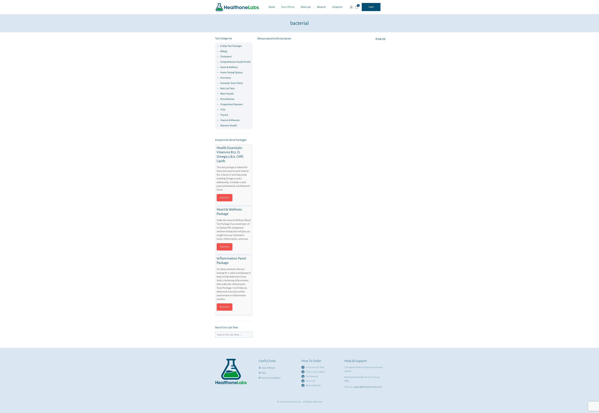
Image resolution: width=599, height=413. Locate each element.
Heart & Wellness (229, 67)
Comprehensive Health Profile (235, 62)
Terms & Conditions (271, 378)
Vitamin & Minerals (230, 120)
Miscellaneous (227, 99)
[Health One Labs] (237, 7)
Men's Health (227, 93)
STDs (222, 109)
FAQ (263, 373)
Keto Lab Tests (227, 88)
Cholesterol (226, 56)
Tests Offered (268, 368)
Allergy (223, 51)
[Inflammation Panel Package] (234, 273)
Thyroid (224, 115)
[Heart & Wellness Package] (234, 224)
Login (371, 7)
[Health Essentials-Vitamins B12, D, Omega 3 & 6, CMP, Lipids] (234, 163)
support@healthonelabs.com (367, 387)
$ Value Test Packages (231, 46)
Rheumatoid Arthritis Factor (274, 38)
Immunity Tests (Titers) (231, 83)
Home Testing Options (231, 72)
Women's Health (228, 125)
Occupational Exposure (231, 104)
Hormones (225, 78)
